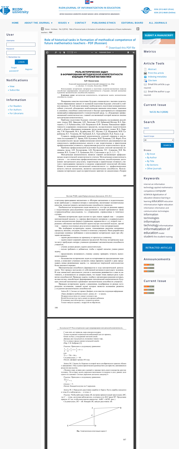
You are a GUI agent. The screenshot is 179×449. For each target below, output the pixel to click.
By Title (150, 161)
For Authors (15, 109)
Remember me (14, 57)
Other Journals (154, 168)
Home (15, 23)
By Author (152, 157)
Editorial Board (132, 23)
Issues (62, 23)
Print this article (156, 73)
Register (28, 69)
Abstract (152, 69)
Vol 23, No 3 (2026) (159, 111)
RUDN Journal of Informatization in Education (89, 10)
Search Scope (149, 136)
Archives (54, 29)
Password (10, 49)
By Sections (152, 164)
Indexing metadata (157, 76)
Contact (80, 23)
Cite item (152, 80)
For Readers (16, 106)
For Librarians (16, 113)
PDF (50, 32)
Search (146, 128)
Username (10, 40)
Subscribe (15, 90)
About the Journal (37, 23)
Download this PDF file (122, 47)
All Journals (158, 23)
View (12, 86)
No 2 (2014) (63, 29)
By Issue (151, 153)
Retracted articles (159, 247)
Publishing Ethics (104, 23)
